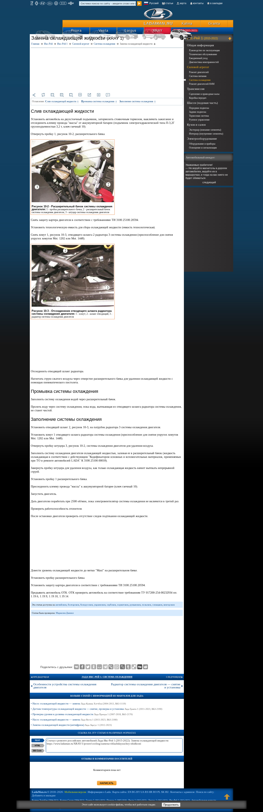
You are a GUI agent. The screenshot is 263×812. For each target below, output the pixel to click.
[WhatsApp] (116, 666)
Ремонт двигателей (199, 72)
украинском (100, 604)
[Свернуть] (230, 38)
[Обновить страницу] (43, 95)
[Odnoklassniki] (93, 666)
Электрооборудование (202, 138)
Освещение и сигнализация (203, 147)
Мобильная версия (75, 791)
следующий (209, 182)
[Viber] (110, 666)
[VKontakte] (76, 666)
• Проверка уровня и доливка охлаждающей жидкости (82, 714)
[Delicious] (134, 666)
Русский (154, 3)
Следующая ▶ (174, 677)
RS (146, 791)
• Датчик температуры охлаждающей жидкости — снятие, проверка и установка (96, 708)
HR (150, 791)
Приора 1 (117, 800)
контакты (198, 3)
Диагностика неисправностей (204, 62)
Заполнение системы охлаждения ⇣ (137, 101)
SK (162, 791)
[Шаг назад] (34, 95)
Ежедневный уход (198, 58)
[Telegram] (105, 666)
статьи (169, 3)
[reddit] (145, 666)
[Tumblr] (128, 666)
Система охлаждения (200, 80)
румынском (135, 604)
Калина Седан (72, 800)
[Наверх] (227, 798)
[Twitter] (87, 666)
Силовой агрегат (198, 67)
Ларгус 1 (158, 800)
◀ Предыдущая (40, 677)
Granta (214, 24)
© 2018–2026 (47, 791)
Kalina (187, 24)
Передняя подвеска (199, 108)
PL (158, 791)
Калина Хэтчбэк (45, 800)
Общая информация (200, 45)
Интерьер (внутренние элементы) (206, 133)
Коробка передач (197, 97)
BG (134, 791)
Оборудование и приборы (202, 143)
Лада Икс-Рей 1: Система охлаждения (107, 677)
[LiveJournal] (122, 666)
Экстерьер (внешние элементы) (205, 129)
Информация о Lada (99, 791)
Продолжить (171, 804)
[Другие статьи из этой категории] (80, 95)
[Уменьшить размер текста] (52, 95)
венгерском (169, 604)
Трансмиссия (195, 88)
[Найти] (139, 3)
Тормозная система (199, 115)
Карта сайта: (119, 791)
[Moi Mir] (99, 666)
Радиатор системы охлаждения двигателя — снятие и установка (145, 686)
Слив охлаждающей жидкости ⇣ (62, 101)
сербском (111, 604)
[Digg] (139, 666)
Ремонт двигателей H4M (202, 83)
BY (138, 791)
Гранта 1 (95, 800)
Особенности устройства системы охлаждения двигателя (64, 686)
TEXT (37, 740)
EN (129, 791)
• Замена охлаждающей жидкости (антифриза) (71, 724)
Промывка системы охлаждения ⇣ (99, 101)
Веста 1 (137, 800)
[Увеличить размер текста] (62, 95)
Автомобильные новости (203, 800)
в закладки (216, 3)
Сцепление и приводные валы (204, 94)
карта (183, 3)
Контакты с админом (182, 791)
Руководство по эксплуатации (204, 50)
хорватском (122, 604)
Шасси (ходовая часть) (202, 102)
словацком (157, 604)
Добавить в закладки (43, 795)
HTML (37, 745)
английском (61, 604)
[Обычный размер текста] (71, 95)
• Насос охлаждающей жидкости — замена (78, 703)
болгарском (73, 604)
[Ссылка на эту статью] (89, 95)
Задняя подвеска (197, 111)
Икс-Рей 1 (202, 38)
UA (142, 791)
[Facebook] (82, 666)
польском (146, 604)
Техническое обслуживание (203, 54)
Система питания (197, 76)
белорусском (86, 604)
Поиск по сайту (205, 791)
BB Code (37, 750)
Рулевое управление (199, 119)
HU (167, 791)
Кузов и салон (196, 124)
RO (155, 791)
